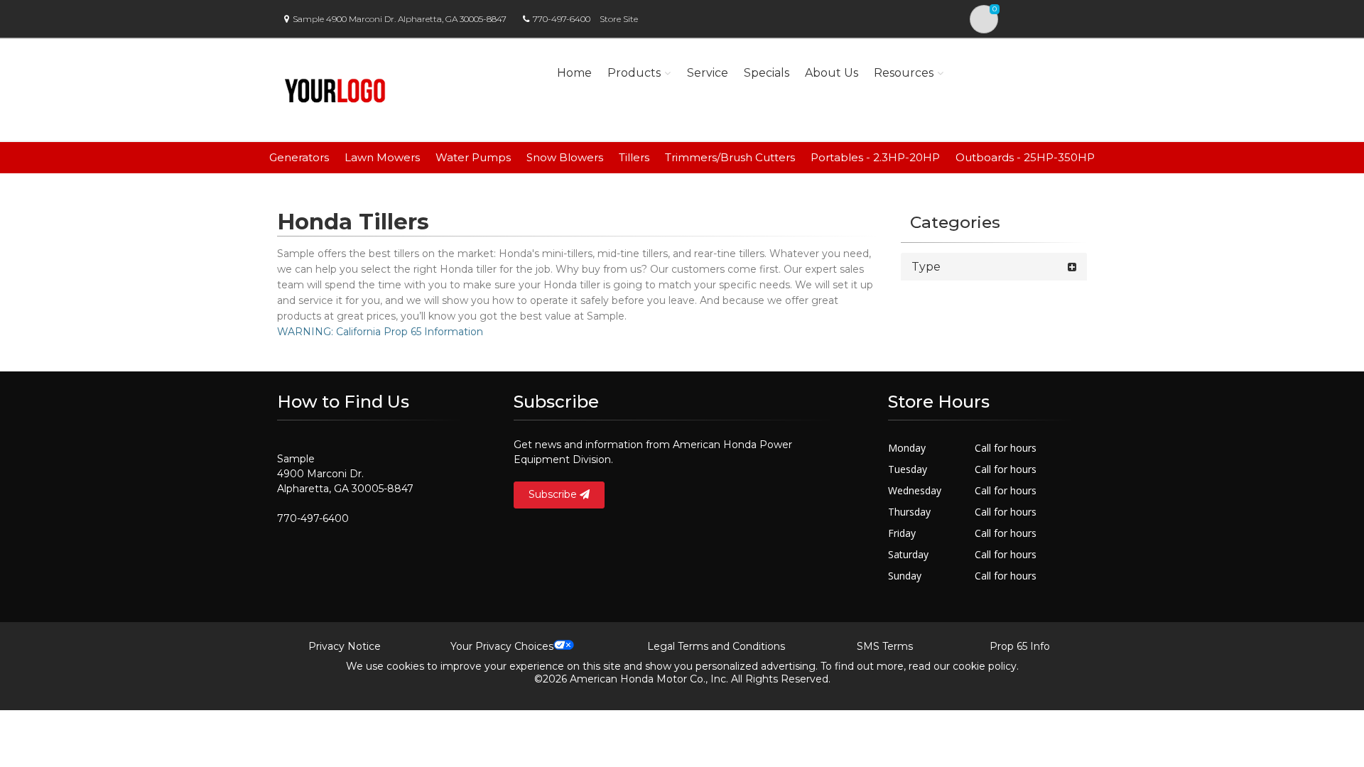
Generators (299, 157)
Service (707, 73)
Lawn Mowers (382, 157)
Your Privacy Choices (501, 646)
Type (926, 266)
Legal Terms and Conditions (716, 646)
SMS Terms (885, 646)
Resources (903, 73)
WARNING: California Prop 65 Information (380, 331)
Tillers (634, 157)
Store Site (619, 18)
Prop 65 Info (1020, 646)
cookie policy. (986, 666)
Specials (766, 73)
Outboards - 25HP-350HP (1025, 157)
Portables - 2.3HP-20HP (875, 157)
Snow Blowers (564, 157)
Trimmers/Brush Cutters (730, 157)
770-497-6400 (561, 18)
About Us (831, 73)
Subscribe (554, 494)
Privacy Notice (344, 646)
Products (634, 73)
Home (574, 73)
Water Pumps (473, 157)
